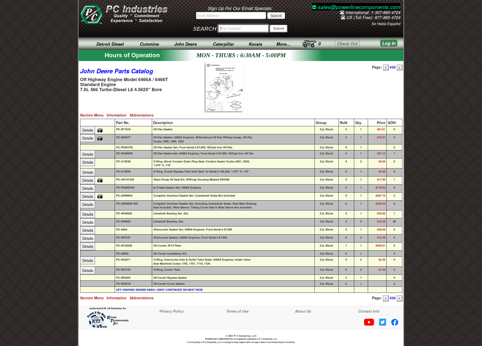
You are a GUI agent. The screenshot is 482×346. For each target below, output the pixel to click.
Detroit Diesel (110, 44)
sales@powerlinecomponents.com (358, 7)
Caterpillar (223, 44)
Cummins (149, 44)
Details (87, 130)
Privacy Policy (171, 311)
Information (118, 115)
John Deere (185, 44)
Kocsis (255, 44)
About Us (303, 311)
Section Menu (93, 115)
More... (283, 44)
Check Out (347, 43)
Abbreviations (143, 115)
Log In (389, 43)
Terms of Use (237, 311)
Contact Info (369, 311)
